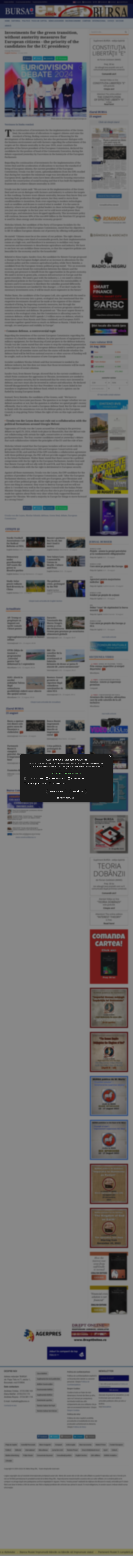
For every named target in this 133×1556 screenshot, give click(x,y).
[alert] (66, 778)
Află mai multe (71, 769)
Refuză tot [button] (78, 791)
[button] (66, 773)
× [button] (110, 756)
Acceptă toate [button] (56, 791)
